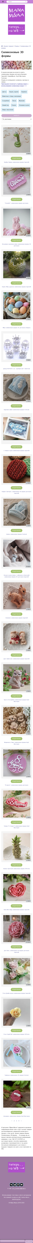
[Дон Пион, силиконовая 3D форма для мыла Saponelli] (16, 928)
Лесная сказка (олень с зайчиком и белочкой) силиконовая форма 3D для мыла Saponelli (16, 576)
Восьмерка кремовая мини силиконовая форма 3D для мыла (16, 245)
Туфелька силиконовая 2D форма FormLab (16, 1075)
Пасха (14, 101)
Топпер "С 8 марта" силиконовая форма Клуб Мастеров (16, 827)
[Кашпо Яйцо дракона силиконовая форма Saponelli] (16, 264)
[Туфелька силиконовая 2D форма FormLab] (16, 1053)
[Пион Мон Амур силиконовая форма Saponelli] (16, 887)
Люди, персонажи (7, 110)
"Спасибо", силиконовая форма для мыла (16, 203)
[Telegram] (14, 1185)
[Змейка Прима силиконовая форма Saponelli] (16, 140)
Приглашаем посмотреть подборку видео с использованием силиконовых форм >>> (14, 85)
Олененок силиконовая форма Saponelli (16, 618)
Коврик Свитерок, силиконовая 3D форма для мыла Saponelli (16, 492)
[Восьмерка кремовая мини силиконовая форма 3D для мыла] (16, 222)
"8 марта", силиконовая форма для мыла (16, 785)
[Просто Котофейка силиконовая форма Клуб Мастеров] (16, 677)
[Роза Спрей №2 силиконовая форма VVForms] (16, 1012)
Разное (14, 105)
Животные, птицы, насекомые (11, 96)
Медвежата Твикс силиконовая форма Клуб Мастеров (16, 743)
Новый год (5, 105)
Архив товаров (8, 46)
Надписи (24, 92)
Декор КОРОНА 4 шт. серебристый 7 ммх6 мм (16, 369)
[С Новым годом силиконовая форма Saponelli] (16, 428)
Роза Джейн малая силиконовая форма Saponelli (16, 993)
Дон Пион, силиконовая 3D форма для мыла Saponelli (16, 951)
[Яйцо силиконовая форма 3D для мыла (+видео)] (16, 305)
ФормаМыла (11, 76)
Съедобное (5, 101)
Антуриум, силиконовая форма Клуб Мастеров (16, 1116)
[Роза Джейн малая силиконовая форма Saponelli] (16, 971)
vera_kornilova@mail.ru (19, 1189)
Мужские (22, 101)
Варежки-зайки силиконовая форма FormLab (16, 410)
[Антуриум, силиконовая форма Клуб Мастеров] (16, 1094)
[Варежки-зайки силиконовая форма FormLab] (16, 387)
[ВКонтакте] (11, 1185)
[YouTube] (21, 1185)
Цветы (4, 92)
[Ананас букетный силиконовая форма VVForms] (16, 846)
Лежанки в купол (24, 105)
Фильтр (16, 116)
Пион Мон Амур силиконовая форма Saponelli (16, 910)
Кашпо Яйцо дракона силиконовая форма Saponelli (16, 287)
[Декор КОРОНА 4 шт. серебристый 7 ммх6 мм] (16, 346)
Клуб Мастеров (20, 76)
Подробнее (16, 158)
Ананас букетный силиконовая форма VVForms (16, 869)
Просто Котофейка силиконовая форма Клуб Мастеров (16, 700)
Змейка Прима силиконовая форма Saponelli (16, 162)
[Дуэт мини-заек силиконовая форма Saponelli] (16, 636)
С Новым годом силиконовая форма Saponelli (16, 450)
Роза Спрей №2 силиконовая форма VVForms (16, 1034)
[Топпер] (16, 804)
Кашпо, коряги (13, 92)
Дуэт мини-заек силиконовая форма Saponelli (16, 659)
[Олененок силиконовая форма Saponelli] (16, 595)
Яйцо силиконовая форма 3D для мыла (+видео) (16, 328)
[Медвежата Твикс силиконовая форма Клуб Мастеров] (16, 720)
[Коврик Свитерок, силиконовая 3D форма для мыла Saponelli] (16, 469)
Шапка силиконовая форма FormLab (16, 534)
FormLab (4, 78)
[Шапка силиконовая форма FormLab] (16, 512)
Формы (17, 46)
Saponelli (4, 76)
